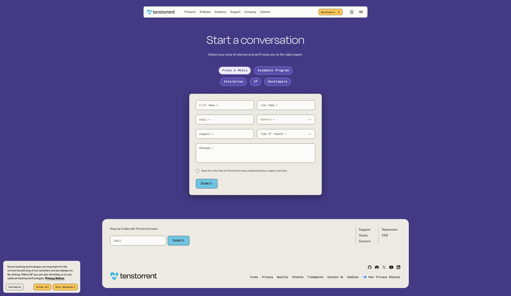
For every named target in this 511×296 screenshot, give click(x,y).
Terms (254, 277)
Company (250, 12)
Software (205, 12)
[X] (384, 267)
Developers (328, 12)
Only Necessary (65, 287)
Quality (282, 277)
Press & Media (235, 70)
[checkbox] (197, 170)
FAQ (385, 235)
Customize (14, 287)
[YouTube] (391, 267)
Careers (265, 12)
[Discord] (376, 267)
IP (255, 81)
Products (190, 12)
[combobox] (286, 119)
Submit (207, 183)
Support (235, 12)
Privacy (267, 277)
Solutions (220, 12)
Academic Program (273, 70)
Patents (297, 277)
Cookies (352, 277)
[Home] (161, 12)
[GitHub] (369, 267)
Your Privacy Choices (384, 277)
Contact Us (335, 277)
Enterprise (233, 81)
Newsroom (390, 229)
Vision (363, 235)
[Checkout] (352, 12)
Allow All (42, 287)
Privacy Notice (54, 278)
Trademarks (315, 277)
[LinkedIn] (398, 267)
